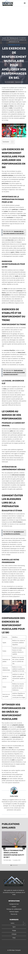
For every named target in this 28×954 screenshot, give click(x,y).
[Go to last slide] (4, 847)
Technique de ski (14, 45)
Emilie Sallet (10, 82)
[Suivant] (24, 847)
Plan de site (14, 914)
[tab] (12, 865)
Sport (14, 927)
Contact (14, 906)
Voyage (14, 930)
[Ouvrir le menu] (24, 3)
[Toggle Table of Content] (11, 142)
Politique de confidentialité (14, 909)
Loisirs (12, 923)
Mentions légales (14, 911)
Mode (14, 938)
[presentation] (14, 839)
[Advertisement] (14, 21)
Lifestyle (14, 934)
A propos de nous (14, 904)
